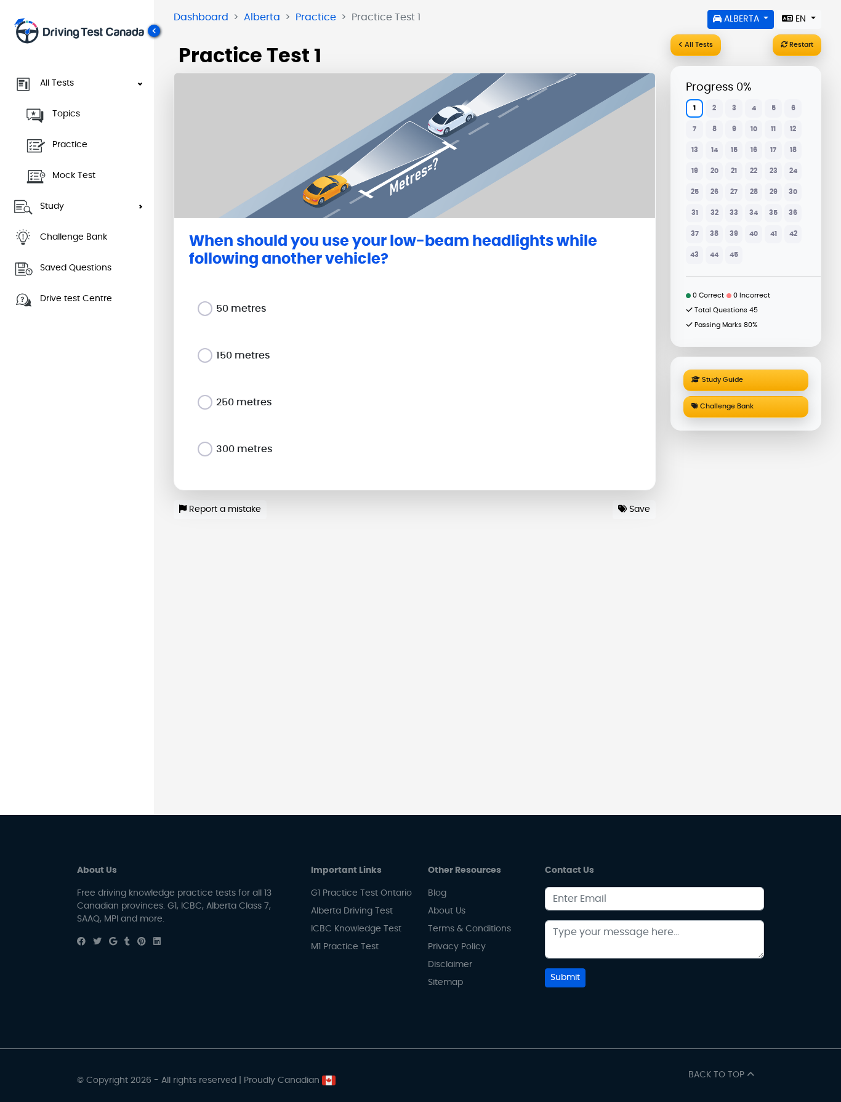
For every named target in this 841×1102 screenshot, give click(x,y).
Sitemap (445, 982)
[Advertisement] (745, 620)
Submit (565, 977)
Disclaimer (450, 964)
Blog (437, 893)
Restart (800, 44)
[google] (113, 942)
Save (638, 509)
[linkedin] (157, 942)
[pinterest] (141, 942)
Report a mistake (224, 509)
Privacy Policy (457, 946)
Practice (316, 17)
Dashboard (201, 17)
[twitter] (97, 942)
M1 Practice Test (345, 946)
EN (800, 19)
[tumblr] (127, 942)
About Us (446, 911)
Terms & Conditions (469, 929)
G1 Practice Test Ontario (361, 893)
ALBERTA (742, 19)
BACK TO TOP (717, 1075)
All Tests (698, 44)
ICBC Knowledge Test (356, 929)
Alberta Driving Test (352, 911)
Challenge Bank (726, 406)
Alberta (262, 17)
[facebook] (81, 942)
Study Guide (721, 379)
